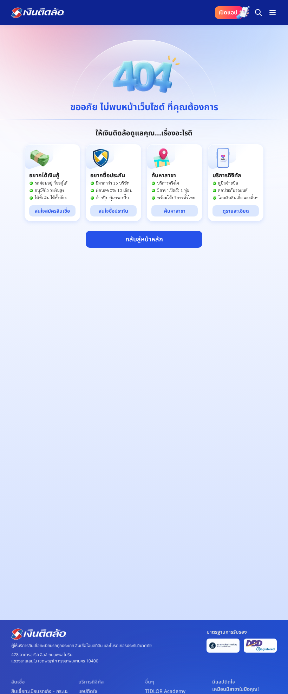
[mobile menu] (272, 13)
